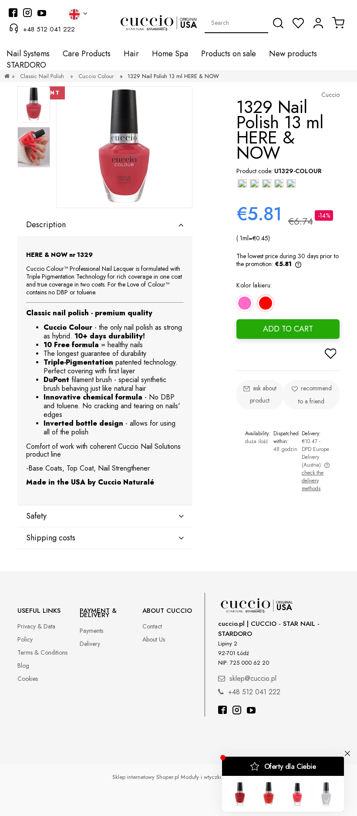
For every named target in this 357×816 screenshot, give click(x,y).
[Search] (278, 23)
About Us (153, 639)
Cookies (27, 678)
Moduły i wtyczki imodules (213, 777)
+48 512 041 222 (49, 29)
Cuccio (330, 94)
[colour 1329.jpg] (34, 147)
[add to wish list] (330, 354)
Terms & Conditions (42, 652)
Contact (152, 626)
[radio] (244, 303)
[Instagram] (236, 711)
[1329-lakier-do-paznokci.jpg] (34, 104)
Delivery (90, 643)
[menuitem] (28, 53)
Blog (23, 665)
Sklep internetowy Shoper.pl (145, 777)
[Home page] (7, 76)
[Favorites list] (298, 23)
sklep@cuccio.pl (252, 678)
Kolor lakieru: (254, 285)
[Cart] (338, 22)
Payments (91, 630)
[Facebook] (222, 711)
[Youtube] (251, 711)
